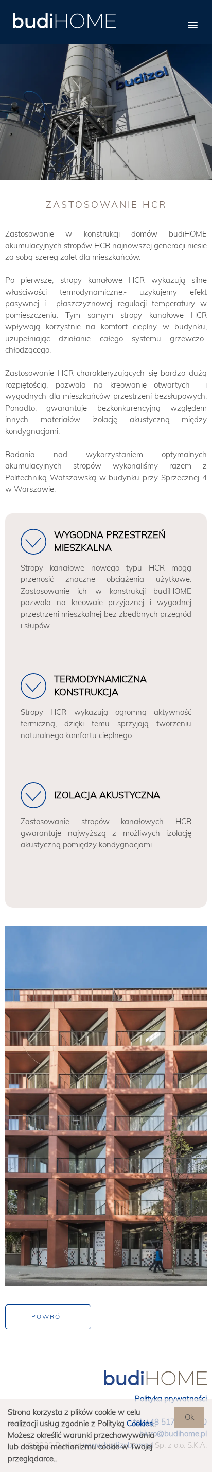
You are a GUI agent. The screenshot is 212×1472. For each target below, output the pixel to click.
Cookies (140, 1423)
